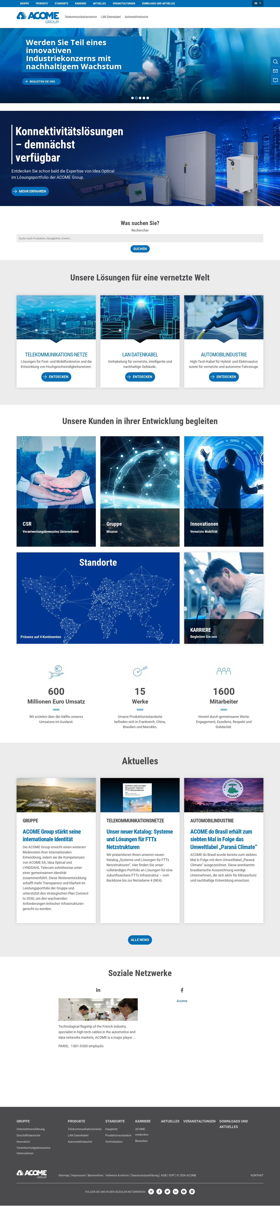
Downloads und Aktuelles (158, 3)
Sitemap (63, 1175)
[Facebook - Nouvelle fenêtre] (159, 1191)
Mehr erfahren (32, 191)
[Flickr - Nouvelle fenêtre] (192, 1191)
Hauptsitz (111, 1129)
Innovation (23, 1141)
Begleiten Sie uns (42, 81)
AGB (163, 1175)
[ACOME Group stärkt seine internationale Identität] (56, 850)
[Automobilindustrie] (223, 341)
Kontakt (257, 1175)
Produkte (42, 3)
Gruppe (24, 3)
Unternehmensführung (31, 1129)
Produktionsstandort (118, 1135)
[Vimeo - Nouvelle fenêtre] (151, 1191)
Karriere (80, 3)
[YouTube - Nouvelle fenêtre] (184, 1191)
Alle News (140, 940)
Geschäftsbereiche (28, 1135)
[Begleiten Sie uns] (223, 598)
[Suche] (275, 61)
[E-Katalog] (275, 80)
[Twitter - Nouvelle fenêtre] (167, 1191)
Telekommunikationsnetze (81, 17)
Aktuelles (99, 3)
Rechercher (140, 230)
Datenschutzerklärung (145, 1175)
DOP (171, 1175)
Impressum (78, 1175)
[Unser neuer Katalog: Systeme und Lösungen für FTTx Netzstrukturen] (140, 850)
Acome (182, 1001)
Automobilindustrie (136, 17)
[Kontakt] (275, 71)
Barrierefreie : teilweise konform (108, 1175)
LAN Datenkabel (111, 17)
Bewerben (141, 1141)
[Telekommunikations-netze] (56, 341)
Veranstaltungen (124, 3)
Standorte (61, 3)
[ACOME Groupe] (32, 1173)
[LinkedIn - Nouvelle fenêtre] (175, 1191)
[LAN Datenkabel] (140, 341)
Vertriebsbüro (114, 1141)
